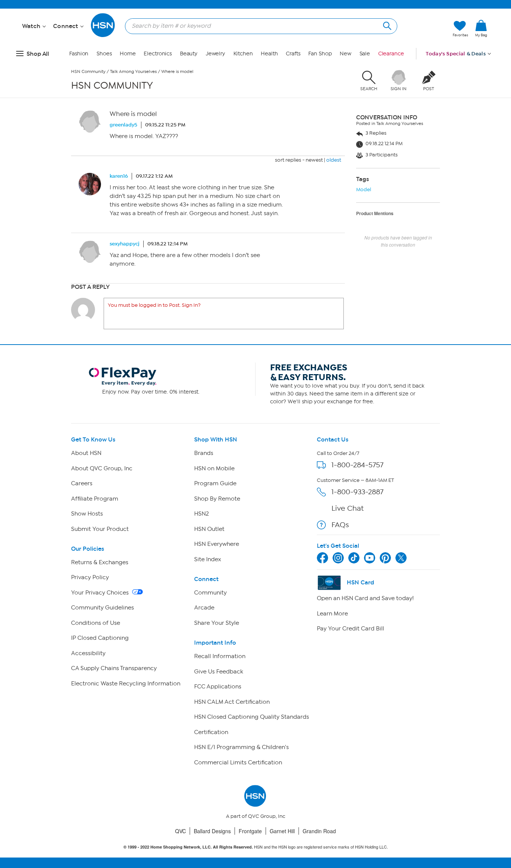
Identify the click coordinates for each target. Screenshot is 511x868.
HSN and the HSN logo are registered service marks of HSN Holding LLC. (255, 847)
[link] (481, 29)
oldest (333, 160)
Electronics (158, 54)
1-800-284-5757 (357, 465)
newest (314, 160)
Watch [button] (32, 26)
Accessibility (88, 653)
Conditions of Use (95, 623)
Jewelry (215, 54)
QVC (180, 831)
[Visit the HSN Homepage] (103, 36)
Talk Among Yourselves (133, 71)
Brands (203, 453)
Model (363, 189)
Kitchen (243, 54)
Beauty (189, 54)
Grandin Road (319, 831)
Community (210, 592)
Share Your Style (216, 623)
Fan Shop (319, 54)
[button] (481, 41)
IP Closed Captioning (100, 638)
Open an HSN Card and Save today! (365, 598)
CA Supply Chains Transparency (114, 668)
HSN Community (88, 71)
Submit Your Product (100, 529)
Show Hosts (87, 513)
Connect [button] (66, 26)
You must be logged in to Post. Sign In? (154, 305)
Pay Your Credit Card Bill (350, 628)
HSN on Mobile (214, 468)
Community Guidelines (102, 607)
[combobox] (258, 26)
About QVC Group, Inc (101, 468)
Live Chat (347, 508)
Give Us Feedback (218, 671)
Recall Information (219, 656)
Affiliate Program (94, 498)
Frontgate (250, 831)
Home (128, 54)
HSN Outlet (209, 529)
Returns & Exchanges (99, 562)
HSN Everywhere (216, 544)
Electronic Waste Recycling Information (125, 683)
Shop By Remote (217, 498)
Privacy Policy (90, 577)
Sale (364, 54)
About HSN (86, 453)
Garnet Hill (282, 831)
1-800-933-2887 (357, 492)
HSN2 (201, 513)
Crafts (293, 54)
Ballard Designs (212, 831)
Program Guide (215, 483)
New (345, 54)
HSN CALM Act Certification (232, 702)
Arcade (204, 607)
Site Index (207, 559)
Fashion (78, 54)
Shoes (104, 54)
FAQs (340, 524)
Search (386, 25)
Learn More (332, 613)
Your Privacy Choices (100, 592)
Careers (81, 483)
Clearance (391, 54)
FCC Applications (217, 686)
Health (269, 54)
